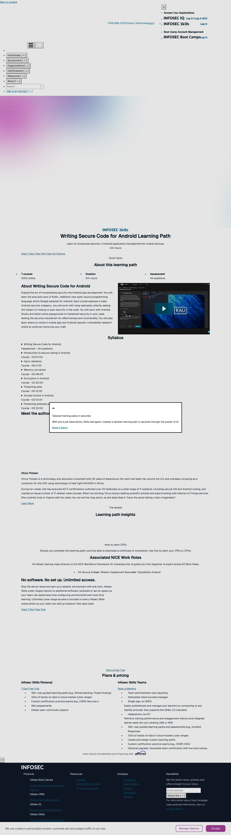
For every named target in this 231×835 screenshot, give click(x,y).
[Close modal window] (53, 408)
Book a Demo (79, 427)
